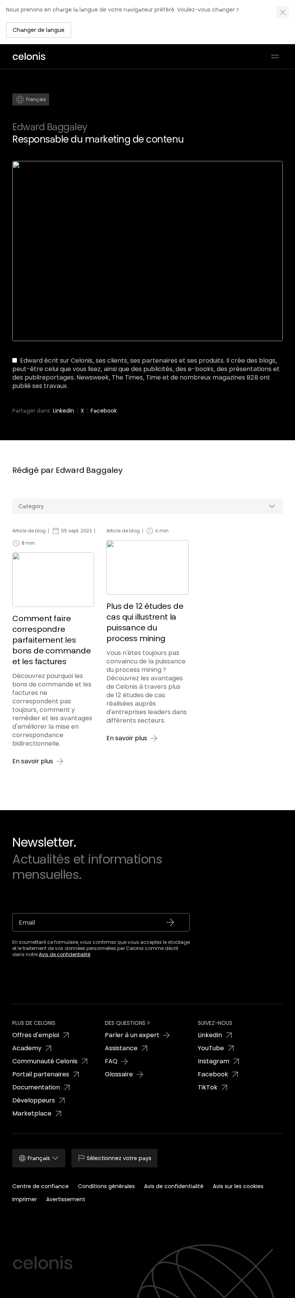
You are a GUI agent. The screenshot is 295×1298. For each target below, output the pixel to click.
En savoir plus (32, 761)
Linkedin (63, 410)
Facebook (104, 410)
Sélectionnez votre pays (119, 1158)
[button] (38, 30)
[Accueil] (31, 56)
